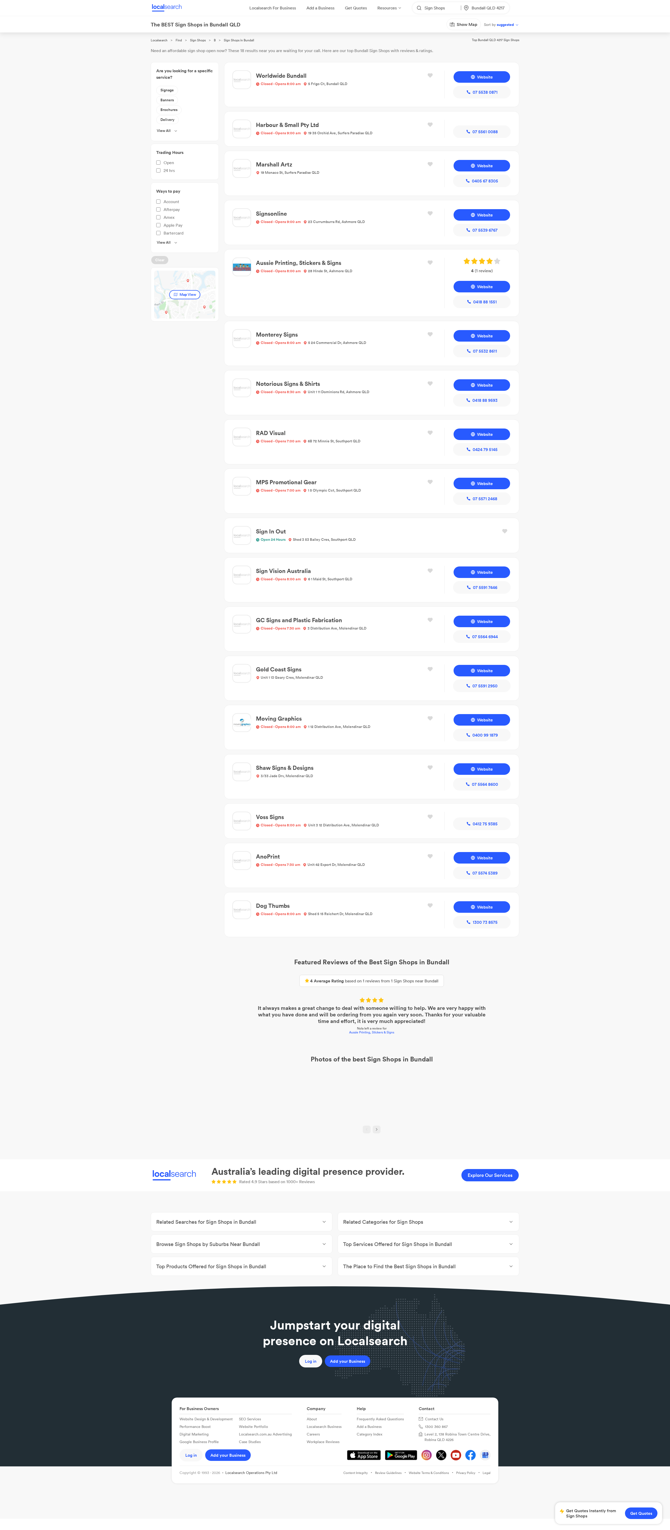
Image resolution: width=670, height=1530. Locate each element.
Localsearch (159, 40)
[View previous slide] (367, 1129)
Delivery (167, 119)
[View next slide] (377, 1129)
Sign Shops (198, 40)
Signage (167, 90)
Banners (167, 100)
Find (179, 40)
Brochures (168, 109)
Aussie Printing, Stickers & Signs (371, 1032)
